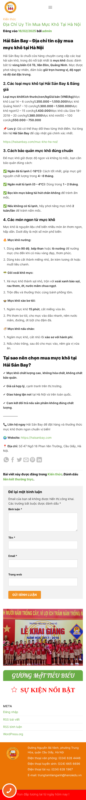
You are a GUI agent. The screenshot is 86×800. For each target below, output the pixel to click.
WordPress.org (13, 734)
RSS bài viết (11, 719)
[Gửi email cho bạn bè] (26, 460)
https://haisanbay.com (36, 437)
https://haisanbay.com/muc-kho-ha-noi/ (30, 141)
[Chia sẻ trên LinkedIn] (39, 460)
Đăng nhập (10, 712)
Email (12, 556)
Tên (11, 537)
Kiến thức (9, 19)
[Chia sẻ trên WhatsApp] (6, 460)
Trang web (15, 574)
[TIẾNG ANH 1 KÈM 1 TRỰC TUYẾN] (25, 7)
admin (47, 31)
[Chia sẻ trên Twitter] (19, 460)
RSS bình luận (12, 726)
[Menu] (50, 7)
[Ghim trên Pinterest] (32, 460)
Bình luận (15, 509)
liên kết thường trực (18, 479)
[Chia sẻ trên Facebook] (13, 460)
